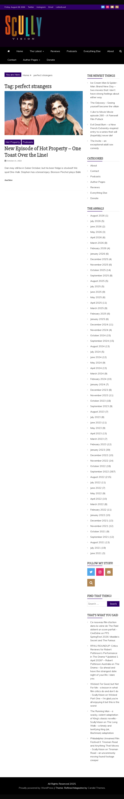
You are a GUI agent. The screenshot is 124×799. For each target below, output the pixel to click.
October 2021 (98, 531)
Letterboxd (61, 7)
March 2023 (97, 438)
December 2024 (99, 324)
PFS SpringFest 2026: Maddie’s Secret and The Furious (104, 637)
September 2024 (99, 340)
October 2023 (98, 400)
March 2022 (97, 504)
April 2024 (96, 368)
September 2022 (99, 471)
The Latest (36, 51)
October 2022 (98, 466)
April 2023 (96, 433)
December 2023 (99, 389)
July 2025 (95, 286)
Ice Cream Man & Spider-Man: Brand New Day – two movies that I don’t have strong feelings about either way (104, 90)
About (110, 51)
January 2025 (97, 319)
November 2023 (99, 395)
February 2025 (98, 313)
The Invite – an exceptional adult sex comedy (101, 144)
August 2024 (97, 346)
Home (19, 51)
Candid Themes (96, 787)
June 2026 (96, 226)
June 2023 (96, 422)
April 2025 (96, 302)
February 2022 (98, 509)
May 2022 (96, 493)
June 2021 (96, 553)
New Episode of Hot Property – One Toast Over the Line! (43, 151)
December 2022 (99, 455)
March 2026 (97, 242)
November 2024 (99, 329)
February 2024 (98, 378)
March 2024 (97, 373)
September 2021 (99, 536)
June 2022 (96, 487)
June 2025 (96, 291)
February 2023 (98, 444)
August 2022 (97, 476)
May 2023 (96, 427)
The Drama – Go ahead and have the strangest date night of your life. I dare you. (104, 671)
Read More (8, 180)
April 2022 (96, 498)
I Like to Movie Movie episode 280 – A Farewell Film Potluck (104, 115)
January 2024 (97, 384)
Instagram (41, 7)
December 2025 (99, 259)
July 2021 (95, 547)
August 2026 (97, 215)
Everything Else (92, 51)
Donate (51, 59)
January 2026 (97, 253)
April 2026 (96, 237)
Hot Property (13, 142)
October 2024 (98, 335)
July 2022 (95, 482)
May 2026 (96, 231)
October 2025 (98, 270)
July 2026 (95, 221)
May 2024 (96, 362)
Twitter (31, 7)
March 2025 (97, 308)
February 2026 (98, 248)
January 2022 (97, 515)
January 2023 (97, 449)
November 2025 (99, 264)
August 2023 (97, 411)
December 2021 (99, 520)
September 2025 (99, 275)
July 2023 (95, 417)
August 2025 (97, 280)
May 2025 (96, 297)
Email (50, 7)
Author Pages (30, 59)
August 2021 (97, 542)
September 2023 (99, 406)
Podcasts (72, 51)
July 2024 (95, 351)
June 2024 (96, 357)
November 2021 (99, 525)
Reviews (55, 51)
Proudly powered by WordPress (36, 787)
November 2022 (99, 460)
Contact (12, 59)
